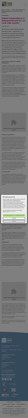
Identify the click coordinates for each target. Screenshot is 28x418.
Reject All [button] (14, 221)
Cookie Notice (13, 211)
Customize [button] (14, 218)
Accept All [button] (14, 215)
